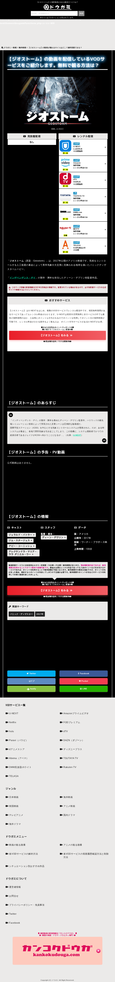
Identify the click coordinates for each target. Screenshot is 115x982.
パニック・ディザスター (21, 614)
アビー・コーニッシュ (21, 546)
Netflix (12, 722)
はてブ (31, 681)
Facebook (84, 673)
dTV (65, 731)
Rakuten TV (69, 767)
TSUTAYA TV (70, 758)
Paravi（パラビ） (18, 740)
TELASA (14, 776)
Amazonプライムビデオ (76, 713)
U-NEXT (77, 435)
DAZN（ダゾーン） (73, 740)
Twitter (32, 673)
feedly (33, 689)
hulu (11, 731)
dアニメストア (17, 749)
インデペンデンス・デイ (23, 278)
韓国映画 (14, 806)
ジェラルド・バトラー (21, 535)
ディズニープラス (72, 749)
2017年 (39, 614)
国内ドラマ (69, 815)
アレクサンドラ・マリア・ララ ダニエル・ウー (23, 552)
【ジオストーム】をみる (55, 335)
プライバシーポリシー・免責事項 (26, 905)
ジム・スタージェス (20, 540)
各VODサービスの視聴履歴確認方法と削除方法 (86, 855)
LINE (84, 689)
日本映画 (14, 797)
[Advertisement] (57, 375)
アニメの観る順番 (72, 845)
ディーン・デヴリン (53, 537)
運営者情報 (15, 887)
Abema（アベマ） (19, 758)
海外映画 (68, 797)
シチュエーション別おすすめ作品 (26, 866)
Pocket (84, 681)
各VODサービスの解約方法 (23, 854)
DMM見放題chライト (20, 767)
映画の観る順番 (17, 845)
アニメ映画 (69, 806)
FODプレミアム (71, 722)
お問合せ (14, 896)
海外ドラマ (15, 824)
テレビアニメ (16, 815)
